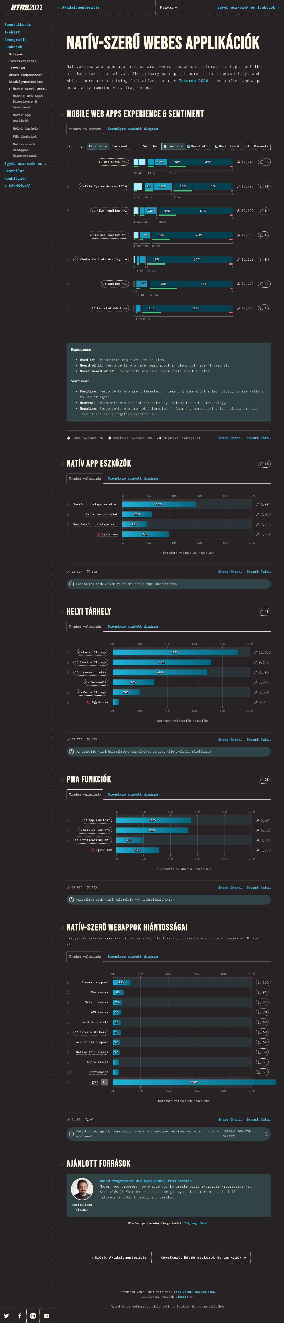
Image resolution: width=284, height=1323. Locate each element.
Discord (182, 1297)
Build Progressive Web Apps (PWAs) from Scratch (146, 1181)
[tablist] (86, 129)
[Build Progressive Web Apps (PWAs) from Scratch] (82, 1189)
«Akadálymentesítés (119, 1257)
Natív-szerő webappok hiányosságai (25, 150)
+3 (104, 1082)
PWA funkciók (25, 136)
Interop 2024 (193, 80)
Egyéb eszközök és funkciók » (203, 1257)
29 (266, 187)
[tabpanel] (169, 292)
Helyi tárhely (26, 128)
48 (266, 465)
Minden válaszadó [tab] (85, 129)
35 (266, 163)
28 (266, 780)
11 (266, 285)
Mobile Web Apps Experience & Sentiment (28, 101)
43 (266, 612)
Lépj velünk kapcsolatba (194, 1292)
